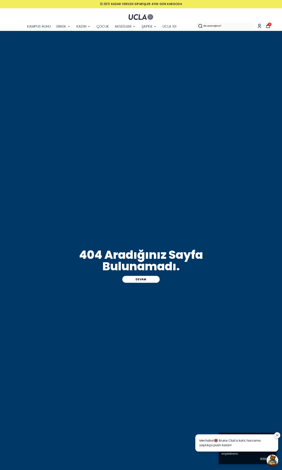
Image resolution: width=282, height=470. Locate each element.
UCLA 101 (169, 26)
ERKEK (61, 26)
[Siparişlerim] (259, 26)
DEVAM (141, 279)
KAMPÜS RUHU (39, 26)
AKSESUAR (123, 26)
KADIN (81, 26)
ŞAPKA (147, 26)
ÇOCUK (102, 26)
